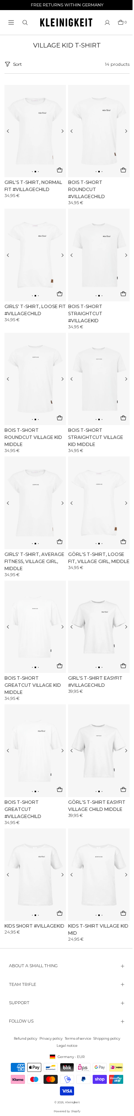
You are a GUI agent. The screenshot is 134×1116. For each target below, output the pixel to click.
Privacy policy (49, 1038)
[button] (11, 22)
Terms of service (76, 1038)
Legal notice (65, 1045)
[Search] (25, 22)
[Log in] (107, 22)
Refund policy (23, 1038)
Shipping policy (105, 1038)
